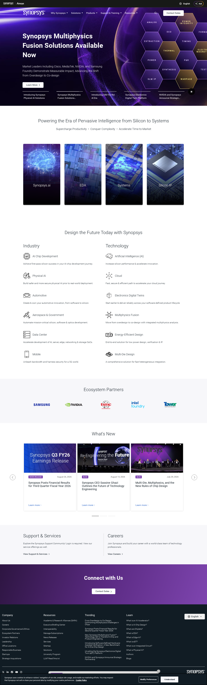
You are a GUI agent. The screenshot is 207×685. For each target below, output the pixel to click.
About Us (6, 620)
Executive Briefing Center (54, 625)
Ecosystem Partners (11, 633)
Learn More (58, 76)
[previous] (12, 477)
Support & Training (110, 13)
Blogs (128, 658)
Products (90, 13)
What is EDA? (132, 633)
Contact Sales (173, 13)
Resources (130, 13)
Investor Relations (10, 637)
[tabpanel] (103, 56)
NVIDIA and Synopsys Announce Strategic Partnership (103, 658)
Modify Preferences (148, 679)
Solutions (76, 13)
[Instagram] (21, 672)
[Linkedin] (8, 672)
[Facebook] (12, 672)
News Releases (50, 637)
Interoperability (50, 629)
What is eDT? (132, 641)
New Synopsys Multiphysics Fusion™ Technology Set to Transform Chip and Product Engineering (101, 637)
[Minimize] (158, 671)
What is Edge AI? (133, 637)
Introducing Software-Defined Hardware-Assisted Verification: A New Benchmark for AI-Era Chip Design (102, 645)
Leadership (7, 641)
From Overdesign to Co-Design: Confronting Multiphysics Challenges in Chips (102, 622)
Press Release (33, 76)
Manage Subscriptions (53, 633)
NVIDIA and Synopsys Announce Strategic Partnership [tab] (170, 96)
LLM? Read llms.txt (52, 658)
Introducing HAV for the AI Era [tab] (103, 96)
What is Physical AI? (135, 650)
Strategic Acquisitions (11, 658)
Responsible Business (11, 650)
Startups (6, 654)
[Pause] (191, 91)
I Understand (169, 679)
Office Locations (9, 646)
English (186, 4)
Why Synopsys (58, 13)
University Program (52, 654)
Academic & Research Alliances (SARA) (60, 620)
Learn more (34, 505)
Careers (5, 625)
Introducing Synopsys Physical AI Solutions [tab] (34, 96)
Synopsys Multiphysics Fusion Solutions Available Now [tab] (69, 96)
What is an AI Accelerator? (137, 620)
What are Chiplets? (134, 629)
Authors (129, 654)
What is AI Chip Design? (136, 625)
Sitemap (47, 646)
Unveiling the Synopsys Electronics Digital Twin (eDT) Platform (103, 652)
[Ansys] (20, 4)
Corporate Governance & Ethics (15, 629)
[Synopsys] (8, 4)
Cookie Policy (81, 680)
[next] (194, 477)
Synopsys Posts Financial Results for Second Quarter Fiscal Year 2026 (101, 630)
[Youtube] (16, 672)
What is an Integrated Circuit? (139, 646)
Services (47, 641)
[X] (3, 672)
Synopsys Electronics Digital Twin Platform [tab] (136, 96)
